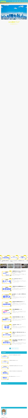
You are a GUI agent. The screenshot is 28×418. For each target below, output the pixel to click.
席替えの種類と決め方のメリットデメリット (14, 376)
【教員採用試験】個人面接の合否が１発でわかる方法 (16, 365)
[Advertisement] (7, 390)
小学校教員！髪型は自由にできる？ (13, 360)
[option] (6, 258)
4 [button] (14, 262)
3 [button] (13, 262)
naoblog (3, 1)
